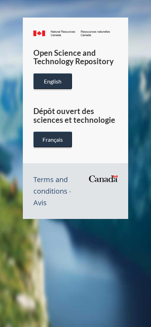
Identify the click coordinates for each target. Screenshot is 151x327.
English (52, 81)
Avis (40, 202)
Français (52, 139)
